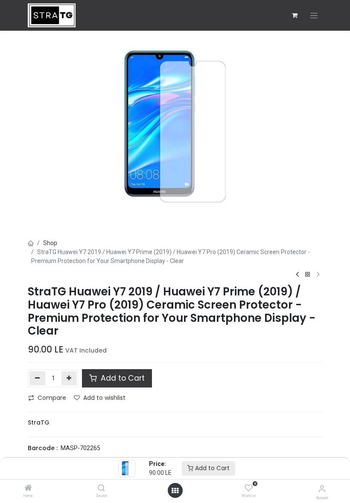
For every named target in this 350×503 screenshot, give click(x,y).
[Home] (28, 488)
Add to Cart (211, 468)
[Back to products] (308, 274)
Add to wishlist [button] (104, 397)
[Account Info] (322, 489)
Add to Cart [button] (122, 378)
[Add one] (69, 378)
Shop (50, 243)
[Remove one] (37, 378)
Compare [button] (52, 397)
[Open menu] (175, 491)
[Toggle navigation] (314, 15)
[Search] (101, 488)
